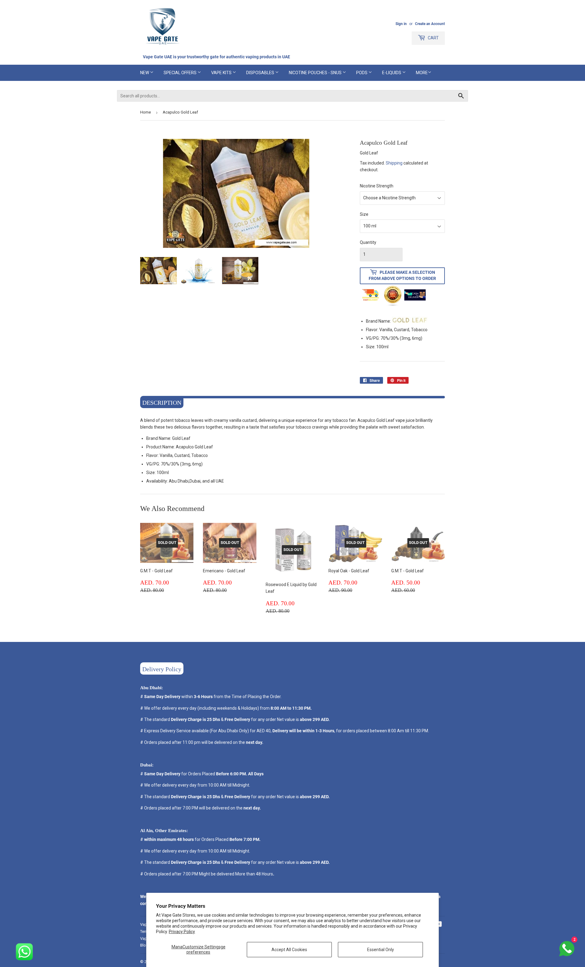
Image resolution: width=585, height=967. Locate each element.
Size (364, 214)
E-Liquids (392, 72)
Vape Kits (221, 72)
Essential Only (380, 949)
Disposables (260, 72)
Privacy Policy (182, 931)
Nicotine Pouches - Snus (315, 72)
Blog (144, 945)
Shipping (394, 163)
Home (145, 112)
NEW (145, 72)
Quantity (368, 242)
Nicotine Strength (376, 185)
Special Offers (180, 72)
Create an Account (430, 24)
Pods (362, 72)
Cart (433, 37)
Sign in (401, 24)
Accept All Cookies (289, 949)
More (422, 72)
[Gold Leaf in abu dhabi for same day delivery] (410, 321)
